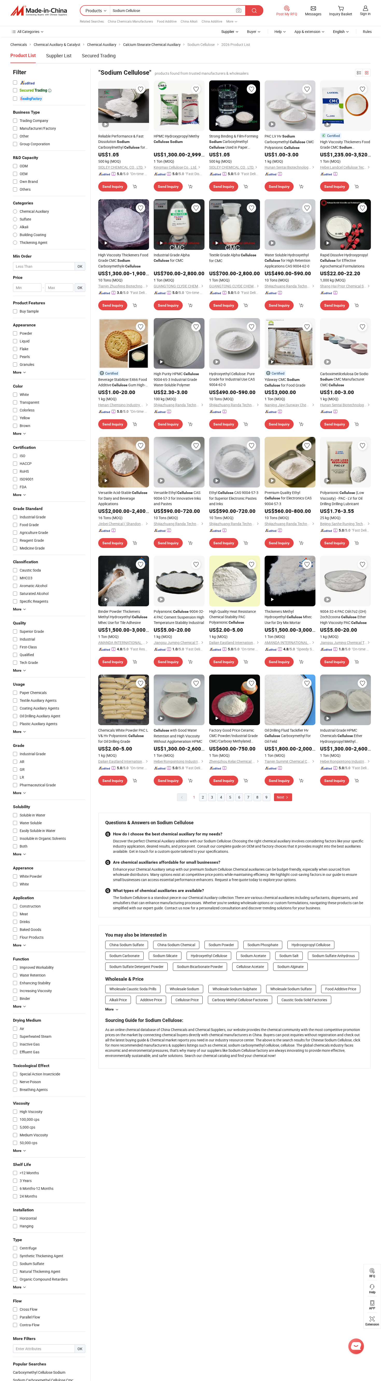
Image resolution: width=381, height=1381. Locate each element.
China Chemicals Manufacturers (130, 21)
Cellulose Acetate (250, 966)
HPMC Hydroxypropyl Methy (176, 139)
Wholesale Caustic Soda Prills (132, 988)
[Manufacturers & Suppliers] (38, 10)
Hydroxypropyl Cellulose (311, 944)
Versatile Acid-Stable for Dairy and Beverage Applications (122, 498)
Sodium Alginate (290, 966)
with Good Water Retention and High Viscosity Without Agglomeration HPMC (178, 736)
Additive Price (151, 999)
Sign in (365, 13)
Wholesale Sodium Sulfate (291, 988)
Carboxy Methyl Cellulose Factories (240, 999)
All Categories (28, 31)
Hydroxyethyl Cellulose (209, 955)
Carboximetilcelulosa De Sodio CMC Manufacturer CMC (344, 379)
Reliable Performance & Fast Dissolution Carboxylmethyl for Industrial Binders (121, 142)
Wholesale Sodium (184, 988)
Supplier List (59, 55)
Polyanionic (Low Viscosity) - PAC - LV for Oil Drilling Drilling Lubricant (342, 498)
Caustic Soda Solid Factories (304, 999)
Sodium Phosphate (263, 944)
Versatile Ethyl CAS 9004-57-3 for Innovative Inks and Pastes (177, 498)
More (109, 1009)
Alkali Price (118, 999)
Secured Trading (99, 55)
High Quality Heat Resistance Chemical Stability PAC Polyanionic (232, 617)
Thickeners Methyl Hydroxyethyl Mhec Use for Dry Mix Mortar (288, 617)
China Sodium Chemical (176, 944)
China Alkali (189, 21)
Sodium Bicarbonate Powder (200, 966)
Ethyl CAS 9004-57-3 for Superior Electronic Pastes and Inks (233, 498)
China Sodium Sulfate (126, 944)
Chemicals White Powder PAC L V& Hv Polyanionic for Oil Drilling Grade (123, 736)
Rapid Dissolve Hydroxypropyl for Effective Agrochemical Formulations (344, 260)
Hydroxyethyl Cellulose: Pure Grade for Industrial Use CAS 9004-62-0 (232, 379)
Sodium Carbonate (124, 955)
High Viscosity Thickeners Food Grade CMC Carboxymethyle (345, 144)
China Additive (212, 21)
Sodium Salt (289, 955)
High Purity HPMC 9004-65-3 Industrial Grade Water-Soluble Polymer (176, 379)
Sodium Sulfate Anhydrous (333, 955)
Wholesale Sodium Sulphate (235, 988)
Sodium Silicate (165, 955)
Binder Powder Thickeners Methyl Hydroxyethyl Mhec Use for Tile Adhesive (122, 617)
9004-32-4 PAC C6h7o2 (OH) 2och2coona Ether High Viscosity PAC (343, 617)
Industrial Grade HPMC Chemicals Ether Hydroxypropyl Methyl (341, 736)
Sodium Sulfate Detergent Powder (136, 966)
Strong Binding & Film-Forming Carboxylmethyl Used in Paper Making (233, 142)
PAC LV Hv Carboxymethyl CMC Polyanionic (289, 142)
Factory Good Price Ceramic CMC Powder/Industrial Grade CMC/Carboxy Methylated (233, 736)
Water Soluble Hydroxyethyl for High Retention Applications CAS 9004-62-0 (287, 260)
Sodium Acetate (253, 955)
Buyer (251, 31)
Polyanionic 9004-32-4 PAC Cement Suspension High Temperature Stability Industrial (179, 617)
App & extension (307, 31)
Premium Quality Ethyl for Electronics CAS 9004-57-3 (288, 498)
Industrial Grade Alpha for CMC (172, 257)
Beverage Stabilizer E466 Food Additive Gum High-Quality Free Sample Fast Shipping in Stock (122, 382)
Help (278, 31)
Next (281, 797)
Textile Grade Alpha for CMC (232, 257)
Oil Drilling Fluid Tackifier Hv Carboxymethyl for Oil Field (288, 736)
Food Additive (167, 21)
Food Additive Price (340, 988)
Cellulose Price (187, 999)
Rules (367, 31)
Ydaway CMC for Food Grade (285, 382)
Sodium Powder (221, 944)
